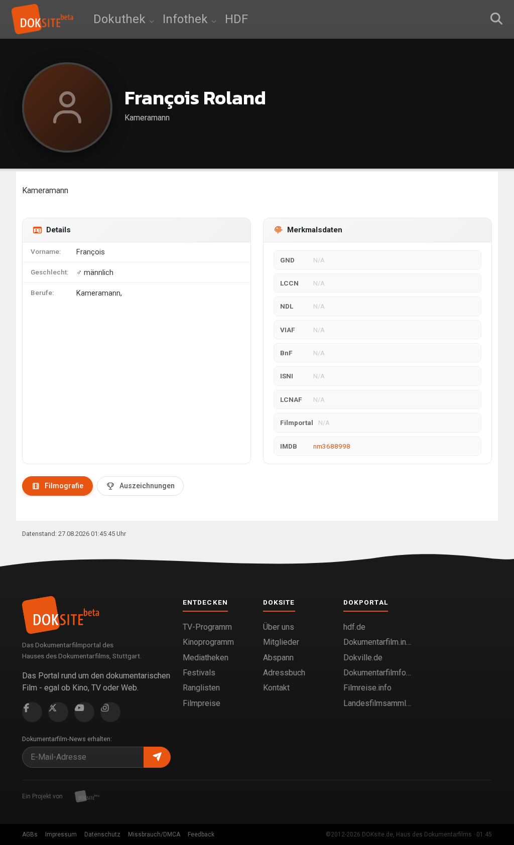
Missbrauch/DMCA (154, 834)
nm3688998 (331, 446)
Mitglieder (281, 642)
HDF (236, 19)
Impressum (61, 834)
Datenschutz (102, 834)
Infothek (187, 19)
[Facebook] (32, 712)
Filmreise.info (367, 687)
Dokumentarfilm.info (377, 642)
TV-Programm (207, 627)
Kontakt (276, 687)
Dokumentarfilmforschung (377, 672)
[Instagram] (110, 712)
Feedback (201, 834)
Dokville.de (362, 657)
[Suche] (496, 19)
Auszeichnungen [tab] (147, 486)
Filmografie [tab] (64, 486)
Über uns (278, 627)
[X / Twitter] (58, 712)
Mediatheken (205, 657)
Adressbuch (284, 672)
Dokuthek (121, 19)
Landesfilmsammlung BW (377, 703)
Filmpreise (201, 703)
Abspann (278, 657)
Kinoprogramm (208, 642)
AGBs (30, 834)
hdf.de (354, 627)
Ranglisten (201, 687)
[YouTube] (84, 712)
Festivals (199, 672)
